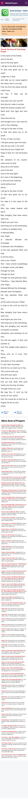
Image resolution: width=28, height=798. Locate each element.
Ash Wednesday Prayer (8, 442)
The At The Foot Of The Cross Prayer (18, 19)
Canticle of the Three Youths (9, 454)
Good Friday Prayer (6, 471)
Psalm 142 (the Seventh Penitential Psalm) (13, 656)
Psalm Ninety (5, 720)
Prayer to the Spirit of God (8, 597)
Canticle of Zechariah (7, 459)
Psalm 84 (4, 696)
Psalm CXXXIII (5, 708)
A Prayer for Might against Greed (10, 431)
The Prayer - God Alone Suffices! (10, 737)
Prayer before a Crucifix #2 (9, 523)
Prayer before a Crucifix (8, 517)
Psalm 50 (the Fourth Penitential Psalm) (12, 673)
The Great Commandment (8, 731)
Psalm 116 (4, 640)
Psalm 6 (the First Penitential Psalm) (11, 679)
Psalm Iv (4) (4, 714)
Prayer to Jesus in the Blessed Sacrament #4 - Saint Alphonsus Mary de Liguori (13, 590)
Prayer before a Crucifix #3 (9, 529)
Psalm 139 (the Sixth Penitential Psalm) (12, 650)
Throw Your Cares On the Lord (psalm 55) (13, 754)
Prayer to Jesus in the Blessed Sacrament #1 (13, 571)
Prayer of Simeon (6, 546)
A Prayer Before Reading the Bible (11, 425)
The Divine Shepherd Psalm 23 (10, 725)
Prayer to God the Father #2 (9, 558)
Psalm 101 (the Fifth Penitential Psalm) (12, 603)
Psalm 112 (4, 624)
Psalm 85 (4, 702)
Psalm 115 (4, 634)
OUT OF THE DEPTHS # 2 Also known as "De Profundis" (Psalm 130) (13, 505)
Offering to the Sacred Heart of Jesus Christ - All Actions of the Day (13, 490)
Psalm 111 (4, 618)
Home (2, 19)
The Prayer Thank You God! (9, 749)
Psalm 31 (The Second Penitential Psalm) (12, 662)
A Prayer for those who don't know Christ (13, 436)
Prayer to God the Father (8, 552)
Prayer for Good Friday (7, 535)
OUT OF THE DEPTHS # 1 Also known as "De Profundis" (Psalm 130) (13, 498)
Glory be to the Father (7, 465)
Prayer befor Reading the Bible (10, 512)
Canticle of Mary (6, 448)
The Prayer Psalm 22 (7, 743)
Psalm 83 (4, 691)
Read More (4, 34)
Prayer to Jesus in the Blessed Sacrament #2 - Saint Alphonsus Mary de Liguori (13, 577)
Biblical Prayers (7, 19)
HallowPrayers (11, 3)
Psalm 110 (4, 614)
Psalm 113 (4, 629)
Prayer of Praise (5, 540)
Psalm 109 (4, 608)
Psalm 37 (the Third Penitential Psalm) (12, 668)
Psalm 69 (4, 685)
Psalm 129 (4, 644)
